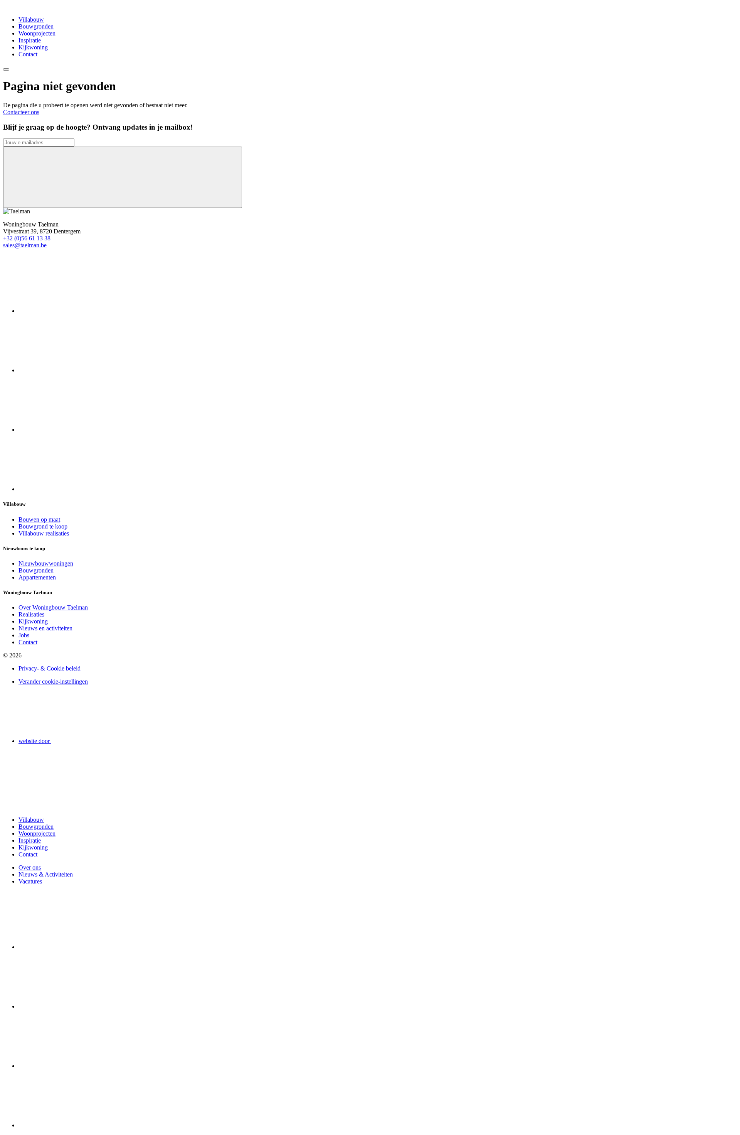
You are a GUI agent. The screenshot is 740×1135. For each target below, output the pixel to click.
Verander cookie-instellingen (53, 681)
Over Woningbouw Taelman (53, 607)
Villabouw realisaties (43, 533)
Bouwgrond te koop (42, 526)
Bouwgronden (36, 26)
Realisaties (31, 614)
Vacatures (30, 881)
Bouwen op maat (39, 519)
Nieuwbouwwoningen (45, 563)
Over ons (29, 867)
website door (34, 741)
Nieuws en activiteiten (45, 628)
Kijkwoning (33, 47)
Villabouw (31, 19)
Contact (27, 54)
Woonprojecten (37, 33)
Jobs (23, 635)
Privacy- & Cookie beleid (49, 668)
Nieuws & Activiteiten (45, 874)
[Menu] (6, 69)
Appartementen (37, 577)
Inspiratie (29, 40)
